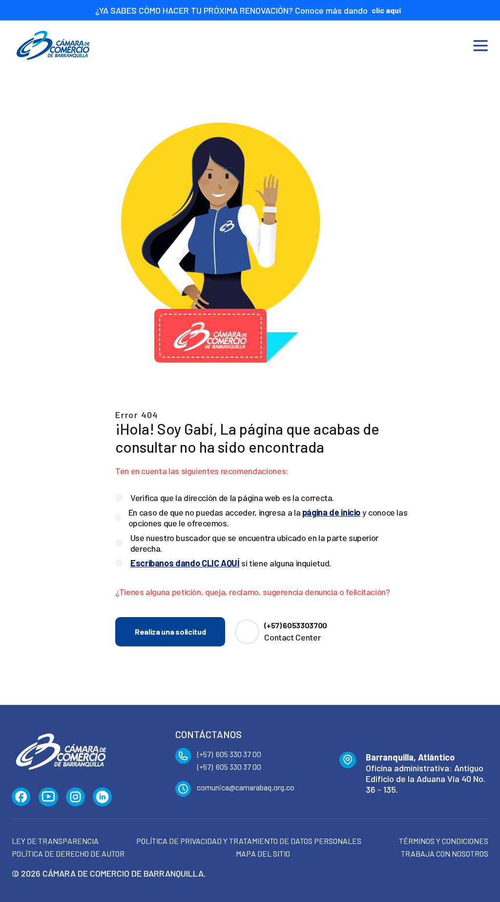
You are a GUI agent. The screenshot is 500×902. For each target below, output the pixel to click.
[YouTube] (48, 797)
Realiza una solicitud (170, 631)
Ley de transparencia (55, 840)
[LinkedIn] (102, 797)
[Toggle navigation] (480, 45)
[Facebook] (21, 797)
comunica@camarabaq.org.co (245, 787)
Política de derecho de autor (68, 853)
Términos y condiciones (443, 840)
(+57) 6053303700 (295, 625)
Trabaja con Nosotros (444, 853)
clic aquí (386, 10)
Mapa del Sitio (263, 853)
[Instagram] (75, 797)
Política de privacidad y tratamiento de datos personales (248, 840)
